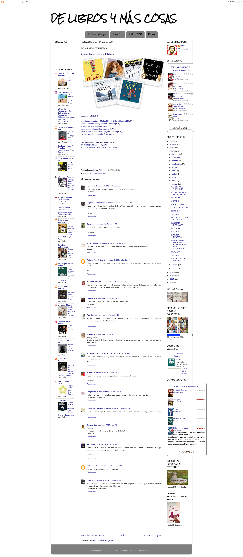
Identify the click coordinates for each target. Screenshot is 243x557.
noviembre (176, 157)
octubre (175, 161)
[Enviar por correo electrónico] (109, 170)
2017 (91, 174)
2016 (172, 272)
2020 (172, 141)
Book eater (62, 400)
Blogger (149, 551)
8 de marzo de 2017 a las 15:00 (117, 260)
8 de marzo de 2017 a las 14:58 (113, 243)
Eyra (89, 224)
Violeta (90, 334)
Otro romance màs (66, 92)
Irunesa (90, 186)
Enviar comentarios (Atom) (103, 541)
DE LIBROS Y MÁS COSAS (114, 18)
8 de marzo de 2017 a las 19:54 (106, 298)
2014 (172, 279)
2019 (172, 144)
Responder (91, 195)
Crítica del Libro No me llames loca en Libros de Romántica (66, 119)
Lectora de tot (64, 208)
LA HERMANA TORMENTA (177, 188)
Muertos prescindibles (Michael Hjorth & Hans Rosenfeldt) (105, 121)
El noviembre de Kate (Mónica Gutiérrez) (98, 124)
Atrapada (91, 444)
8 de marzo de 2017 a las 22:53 (106, 334)
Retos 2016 (135, 34)
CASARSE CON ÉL (179, 204)
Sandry (90, 425)
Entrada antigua (152, 535)
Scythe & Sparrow (180, 390)
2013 (172, 282)
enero (174, 268)
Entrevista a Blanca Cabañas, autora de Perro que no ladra (65, 212)
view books (184, 373)
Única (175, 409)
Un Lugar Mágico (65, 305)
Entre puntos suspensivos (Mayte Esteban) (99, 132)
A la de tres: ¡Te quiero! (90, 126)
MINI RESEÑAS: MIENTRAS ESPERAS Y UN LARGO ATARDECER (178, 244)
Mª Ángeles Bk (93, 243)
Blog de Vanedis (65, 198)
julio (174, 171)
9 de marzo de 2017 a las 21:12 (111, 392)
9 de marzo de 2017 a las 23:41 (106, 425)
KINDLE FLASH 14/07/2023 (63, 201)
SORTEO (175, 201)
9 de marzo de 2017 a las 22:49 (117, 408)
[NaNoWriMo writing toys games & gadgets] (177, 335)
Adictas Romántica (95, 260)
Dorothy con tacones (63, 221)
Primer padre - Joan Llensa (70, 165)
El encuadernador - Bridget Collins (70, 295)
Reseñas (118, 34)
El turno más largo (180, 428)
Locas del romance (95, 408)
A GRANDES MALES (179, 208)
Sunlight (176, 400)
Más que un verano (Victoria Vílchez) (96, 147)
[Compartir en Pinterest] (119, 170)
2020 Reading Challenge (177, 354)
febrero (175, 265)
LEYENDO (175, 198)
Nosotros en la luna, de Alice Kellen (70, 253)
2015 (172, 276)
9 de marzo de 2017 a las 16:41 (107, 372)
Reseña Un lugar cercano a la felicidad (71, 311)
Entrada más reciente (92, 535)
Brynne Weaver (179, 392)
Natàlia (90, 298)
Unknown (91, 466)
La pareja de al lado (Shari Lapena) (95, 129)
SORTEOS (175, 214)
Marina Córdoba (94, 281)
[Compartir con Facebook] (116, 170)
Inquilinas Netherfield (96, 203)
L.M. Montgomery (180, 108)
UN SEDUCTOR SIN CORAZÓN (179, 219)
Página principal (97, 34)
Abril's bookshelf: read (186, 386)
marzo (174, 184)
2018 (172, 148)
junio (174, 174)
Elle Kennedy (179, 88)
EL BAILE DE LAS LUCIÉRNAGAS (178, 193)
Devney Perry (179, 401)
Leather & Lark (179, 418)
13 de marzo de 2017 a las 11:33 (107, 480)
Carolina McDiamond (63, 246)
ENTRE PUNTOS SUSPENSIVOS (178, 260)
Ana (174, 74)
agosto (175, 167)
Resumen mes (100, 174)
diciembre (176, 154)
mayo (174, 177)
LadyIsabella (92, 392)
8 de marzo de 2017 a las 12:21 (119, 203)
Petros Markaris (179, 98)
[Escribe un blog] (111, 170)
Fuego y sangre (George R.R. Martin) (70, 390)
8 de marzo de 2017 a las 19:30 (114, 281)
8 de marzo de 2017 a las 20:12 (106, 315)
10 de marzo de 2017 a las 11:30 (109, 444)
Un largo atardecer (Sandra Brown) (95, 134)
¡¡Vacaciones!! (70, 79)
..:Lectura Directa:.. (66, 177)
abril (174, 181)
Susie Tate (178, 411)
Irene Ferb (178, 430)
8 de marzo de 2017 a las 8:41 (106, 186)
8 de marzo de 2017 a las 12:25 (104, 224)
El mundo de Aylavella (63, 360)
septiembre (176, 164)
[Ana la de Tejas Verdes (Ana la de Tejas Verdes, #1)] (171, 110)
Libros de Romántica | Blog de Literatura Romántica (65, 112)
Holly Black (178, 119)
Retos (151, 34)
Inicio (124, 535)
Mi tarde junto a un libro (97, 353)
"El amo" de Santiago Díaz (70, 135)
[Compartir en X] (114, 170)
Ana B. (90, 315)
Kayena (90, 372)
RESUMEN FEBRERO (176, 236)
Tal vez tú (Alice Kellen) (90, 145)
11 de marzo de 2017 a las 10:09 (109, 466)
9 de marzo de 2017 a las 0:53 (120, 353)
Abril (183, 46)
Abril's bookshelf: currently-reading (180, 69)
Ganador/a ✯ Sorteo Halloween (70, 348)
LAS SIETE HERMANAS (177, 224)
